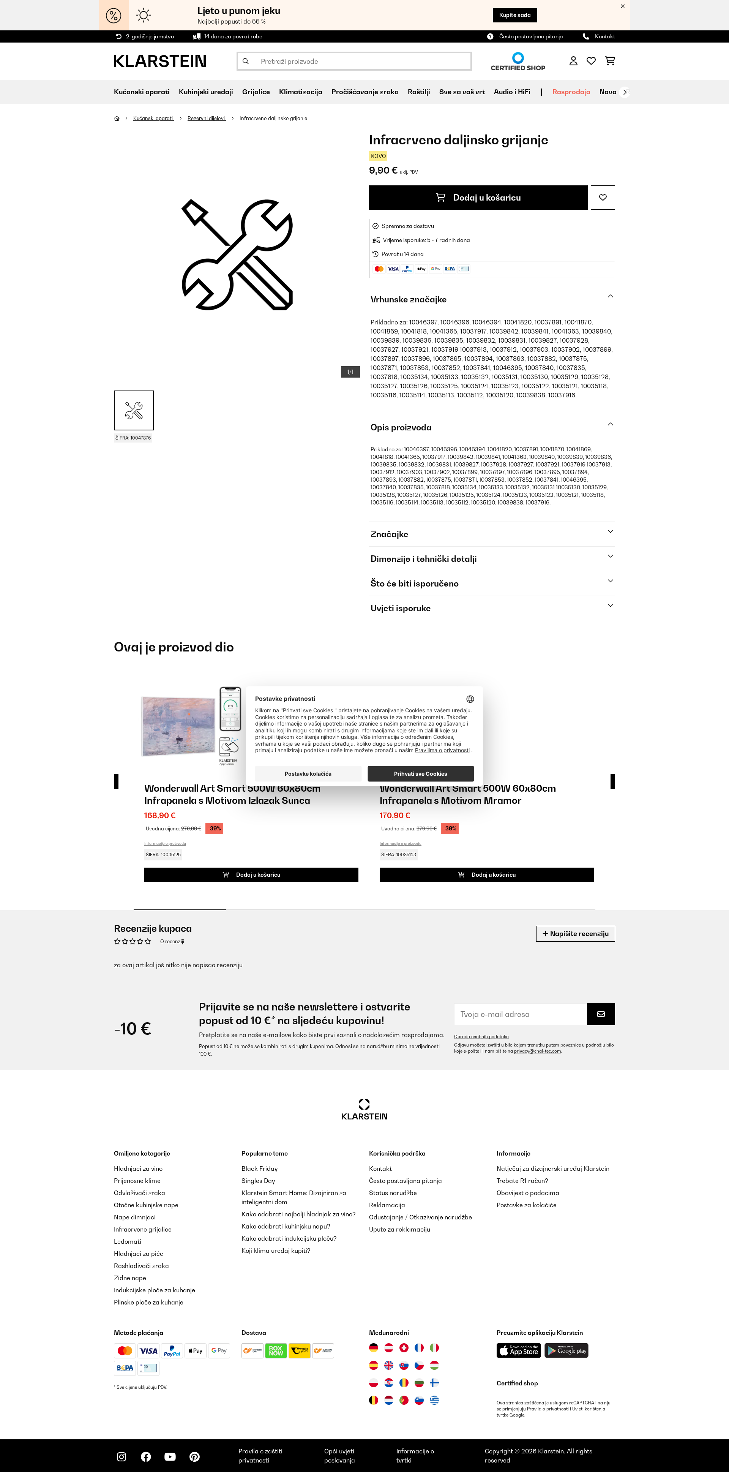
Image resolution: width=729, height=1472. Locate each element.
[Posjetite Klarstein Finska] (434, 1382)
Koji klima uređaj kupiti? (276, 1250)
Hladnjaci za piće (138, 1253)
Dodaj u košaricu (486, 197)
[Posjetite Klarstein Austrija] (388, 1347)
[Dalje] (624, 92)
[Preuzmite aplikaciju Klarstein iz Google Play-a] (566, 1350)
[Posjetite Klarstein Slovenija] (419, 1400)
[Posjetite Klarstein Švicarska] (404, 1347)
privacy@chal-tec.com (537, 1051)
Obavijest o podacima (528, 1193)
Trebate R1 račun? (522, 1180)
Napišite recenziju (579, 934)
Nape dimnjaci (135, 1217)
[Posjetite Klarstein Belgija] (373, 1400)
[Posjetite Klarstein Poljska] (373, 1382)
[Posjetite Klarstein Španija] (373, 1365)
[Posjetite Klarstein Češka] (419, 1365)
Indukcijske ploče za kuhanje (154, 1290)
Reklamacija (387, 1205)
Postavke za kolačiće (527, 1205)
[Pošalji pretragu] (246, 61)
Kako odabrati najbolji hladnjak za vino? (298, 1214)
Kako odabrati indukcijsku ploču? (289, 1238)
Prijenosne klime (137, 1180)
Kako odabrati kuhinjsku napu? (285, 1226)
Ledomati (127, 1241)
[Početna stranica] (123, 118)
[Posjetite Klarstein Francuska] (419, 1347)
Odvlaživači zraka (139, 1193)
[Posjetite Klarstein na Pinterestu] (194, 1456)
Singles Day (258, 1180)
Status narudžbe (393, 1193)
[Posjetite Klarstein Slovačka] (404, 1365)
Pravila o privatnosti (548, 1409)
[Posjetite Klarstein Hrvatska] (388, 1382)
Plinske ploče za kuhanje (148, 1302)
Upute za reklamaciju (399, 1229)
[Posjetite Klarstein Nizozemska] (388, 1400)
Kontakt (605, 36)
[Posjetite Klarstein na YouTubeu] (170, 1456)
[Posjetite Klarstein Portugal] (404, 1400)
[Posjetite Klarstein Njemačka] (373, 1347)
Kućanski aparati (153, 118)
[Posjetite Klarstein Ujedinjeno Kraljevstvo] (388, 1365)
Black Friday (259, 1168)
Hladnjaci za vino (138, 1168)
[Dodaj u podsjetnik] (603, 197)
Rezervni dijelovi (207, 118)
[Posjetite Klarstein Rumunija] (404, 1382)
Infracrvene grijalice (143, 1229)
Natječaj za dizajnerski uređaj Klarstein (553, 1168)
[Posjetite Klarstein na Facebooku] (145, 1456)
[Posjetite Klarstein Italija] (434, 1347)
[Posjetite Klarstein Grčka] (434, 1400)
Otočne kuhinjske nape (146, 1205)
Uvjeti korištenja (588, 1409)
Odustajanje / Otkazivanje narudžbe (420, 1217)
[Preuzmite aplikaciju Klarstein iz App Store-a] (519, 1350)
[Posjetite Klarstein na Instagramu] (121, 1456)
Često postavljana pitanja (531, 36)
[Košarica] (610, 61)
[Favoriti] (591, 61)
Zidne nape (130, 1278)
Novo (608, 92)
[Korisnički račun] (574, 61)
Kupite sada (515, 15)
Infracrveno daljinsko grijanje (273, 118)
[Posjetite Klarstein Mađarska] (434, 1365)
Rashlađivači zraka (141, 1266)
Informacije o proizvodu (165, 843)
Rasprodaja (571, 92)
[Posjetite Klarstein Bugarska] (419, 1382)
